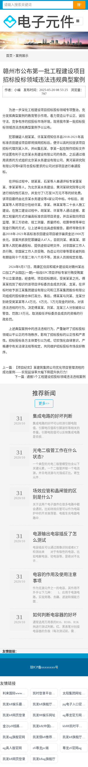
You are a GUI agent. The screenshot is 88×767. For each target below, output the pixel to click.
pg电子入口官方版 (75, 704)
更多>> (44, 403)
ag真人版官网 (12, 748)
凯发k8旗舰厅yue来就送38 (45, 704)
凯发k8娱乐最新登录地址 (15, 704)
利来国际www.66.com (15, 693)
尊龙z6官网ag (72, 748)
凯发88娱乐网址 (44, 715)
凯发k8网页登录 (14, 715)
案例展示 (22, 55)
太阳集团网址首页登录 (75, 693)
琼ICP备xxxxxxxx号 (44, 667)
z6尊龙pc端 (41, 748)
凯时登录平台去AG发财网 (45, 693)
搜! (79, 5)
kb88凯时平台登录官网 (75, 726)
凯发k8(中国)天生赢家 (45, 726)
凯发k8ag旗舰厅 (44, 759)
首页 (9, 55)
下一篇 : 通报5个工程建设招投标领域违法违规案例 (50, 377)
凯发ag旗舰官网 (14, 737)
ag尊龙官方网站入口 (75, 715)
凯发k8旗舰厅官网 (75, 737)
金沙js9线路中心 (14, 726)
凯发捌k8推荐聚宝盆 (45, 737)
